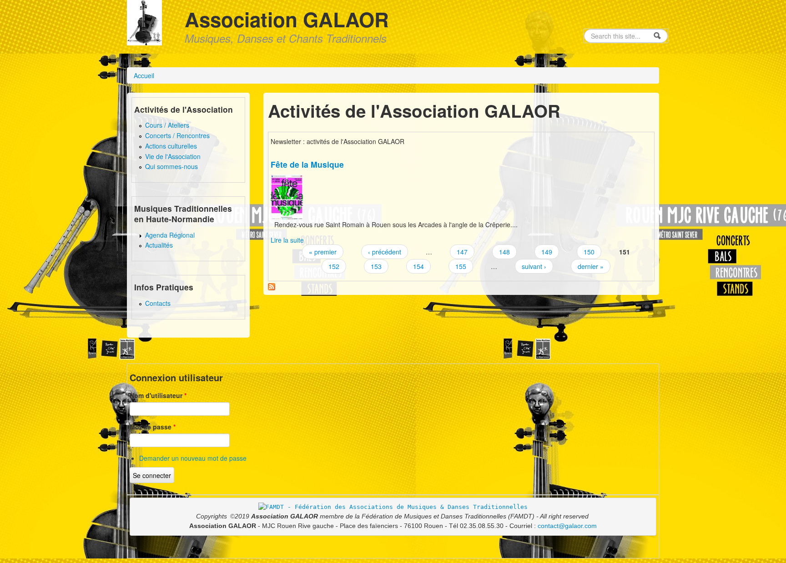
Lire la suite (287, 239)
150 (589, 251)
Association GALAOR (287, 19)
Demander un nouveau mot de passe (193, 458)
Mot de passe (153, 426)
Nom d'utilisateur (158, 395)
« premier (323, 251)
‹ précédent (384, 251)
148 (504, 251)
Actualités (159, 244)
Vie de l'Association (173, 156)
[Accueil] (144, 21)
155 (460, 266)
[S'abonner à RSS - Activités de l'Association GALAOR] (271, 285)
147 (462, 251)
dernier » (591, 266)
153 (376, 266)
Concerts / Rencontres (177, 135)
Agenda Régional (170, 234)
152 (333, 266)
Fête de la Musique (307, 164)
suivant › (534, 266)
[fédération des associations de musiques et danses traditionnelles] (393, 506)
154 (418, 266)
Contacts (158, 303)
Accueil (144, 75)
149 (546, 251)
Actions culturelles (171, 145)
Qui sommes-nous (171, 166)
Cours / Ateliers (167, 125)
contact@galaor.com (567, 525)
